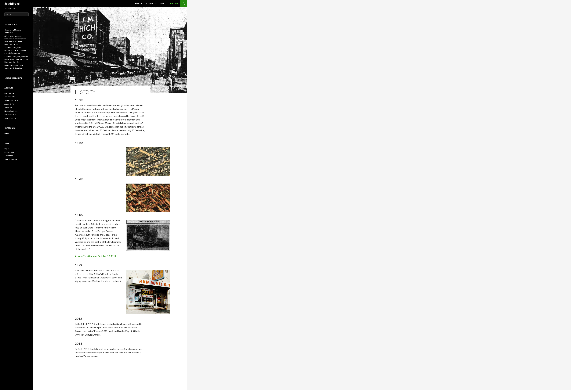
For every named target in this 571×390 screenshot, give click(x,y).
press (6, 133)
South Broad (12, 3)
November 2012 (11, 111)
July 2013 (8, 107)
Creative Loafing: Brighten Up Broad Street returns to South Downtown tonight (16, 59)
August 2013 (9, 104)
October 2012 (10, 114)
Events (163, 3)
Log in (6, 148)
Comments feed (11, 156)
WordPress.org (10, 159)
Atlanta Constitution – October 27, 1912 (95, 256)
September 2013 (11, 100)
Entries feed (9, 152)
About (137, 3)
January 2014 (9, 97)
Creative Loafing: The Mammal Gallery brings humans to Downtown (15, 50)
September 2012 (11, 118)
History (174, 3)
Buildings (150, 3)
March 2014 (9, 93)
